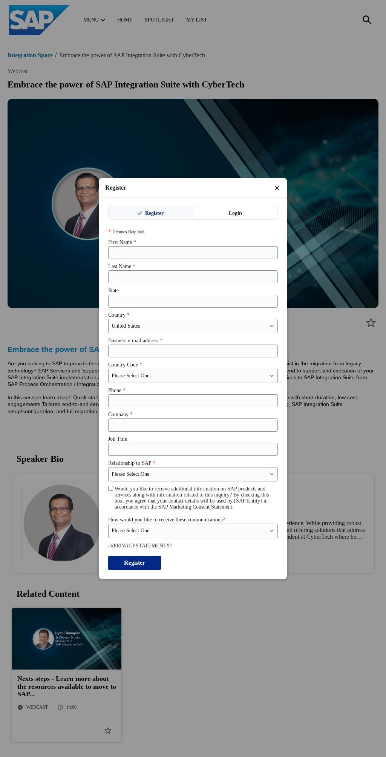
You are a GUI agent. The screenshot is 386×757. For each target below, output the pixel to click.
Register (154, 213)
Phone (117, 390)
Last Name (121, 266)
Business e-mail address (135, 340)
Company (120, 414)
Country (119, 315)
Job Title (117, 439)
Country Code (125, 365)
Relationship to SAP (131, 463)
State (113, 290)
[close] (277, 188)
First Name (122, 242)
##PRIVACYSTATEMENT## (140, 546)
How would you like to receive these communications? (166, 520)
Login (235, 213)
